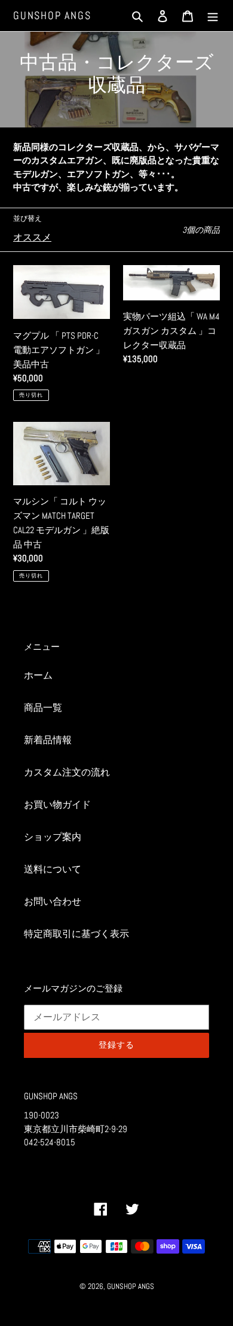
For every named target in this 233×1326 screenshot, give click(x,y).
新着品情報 (48, 740)
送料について (52, 869)
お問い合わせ (52, 901)
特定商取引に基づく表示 (76, 933)
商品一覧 (43, 707)
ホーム (38, 675)
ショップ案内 (52, 837)
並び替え (27, 218)
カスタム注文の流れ (67, 772)
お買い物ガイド (57, 804)
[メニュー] (212, 15)
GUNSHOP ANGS (52, 15)
